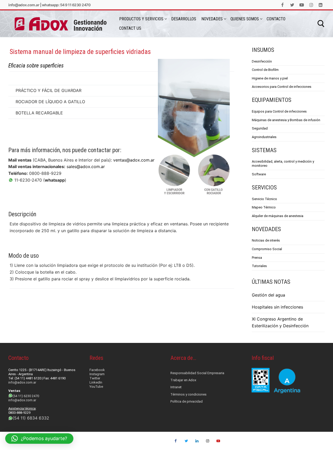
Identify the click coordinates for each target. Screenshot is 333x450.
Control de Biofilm (265, 70)
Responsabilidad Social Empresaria (197, 373)
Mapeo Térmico (264, 207)
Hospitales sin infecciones (277, 307)
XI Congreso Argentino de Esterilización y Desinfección (280, 322)
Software (259, 174)
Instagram (97, 374)
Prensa (257, 258)
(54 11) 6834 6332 (30, 418)
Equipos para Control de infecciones (279, 111)
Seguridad (260, 128)
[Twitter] (292, 5)
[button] (39, 438)
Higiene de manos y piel (270, 78)
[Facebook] (283, 5)
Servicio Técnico (264, 199)
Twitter (94, 378)
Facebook (97, 370)
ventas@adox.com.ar (134, 160)
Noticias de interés (266, 240)
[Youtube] (302, 5)
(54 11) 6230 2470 (25, 396)
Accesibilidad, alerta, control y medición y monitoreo (283, 163)
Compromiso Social (267, 249)
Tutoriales (259, 266)
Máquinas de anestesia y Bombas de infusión (286, 120)
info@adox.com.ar (23, 5)
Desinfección (262, 61)
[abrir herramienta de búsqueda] (321, 23)
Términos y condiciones (188, 394)
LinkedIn (95, 382)
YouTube (96, 387)
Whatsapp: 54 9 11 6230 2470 (66, 5)
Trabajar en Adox (183, 380)
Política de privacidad (186, 401)
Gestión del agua (268, 295)
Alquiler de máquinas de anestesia (277, 216)
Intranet (176, 387)
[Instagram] (311, 5)
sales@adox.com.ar (86, 166)
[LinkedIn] (321, 5)
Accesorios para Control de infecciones (281, 87)
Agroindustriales (264, 137)
